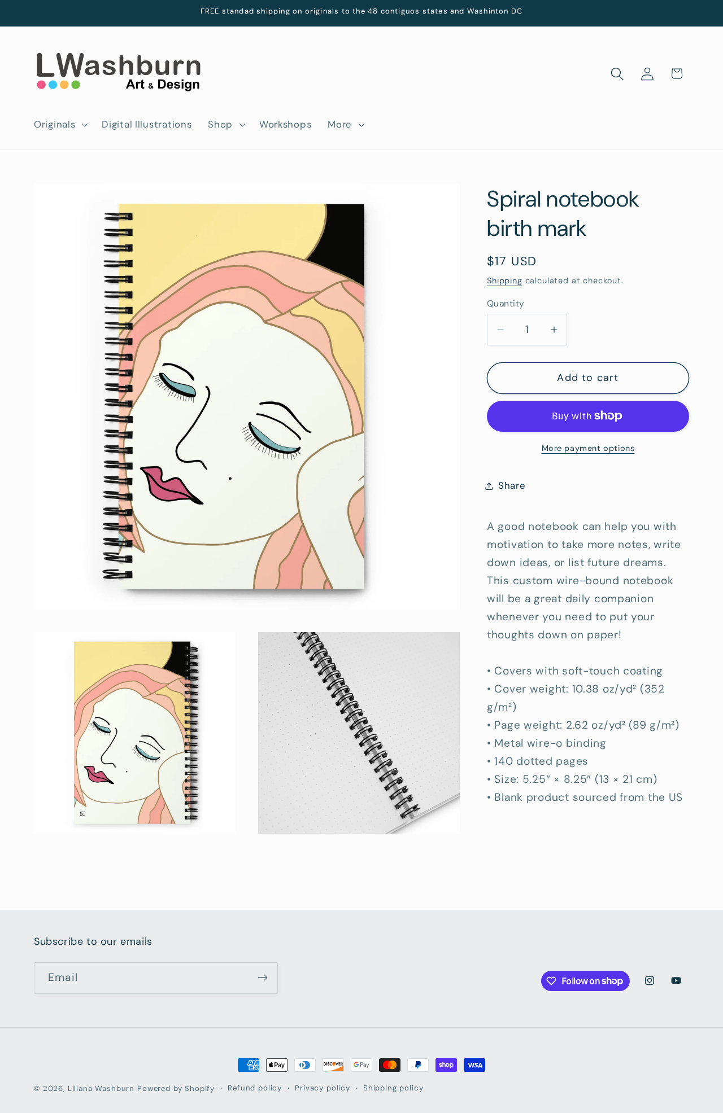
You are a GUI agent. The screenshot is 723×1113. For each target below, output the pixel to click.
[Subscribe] (262, 977)
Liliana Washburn (101, 1088)
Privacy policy (322, 1088)
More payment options (588, 448)
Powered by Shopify (176, 1088)
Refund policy (255, 1088)
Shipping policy (393, 1088)
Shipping (504, 280)
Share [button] (512, 485)
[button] (60, 124)
